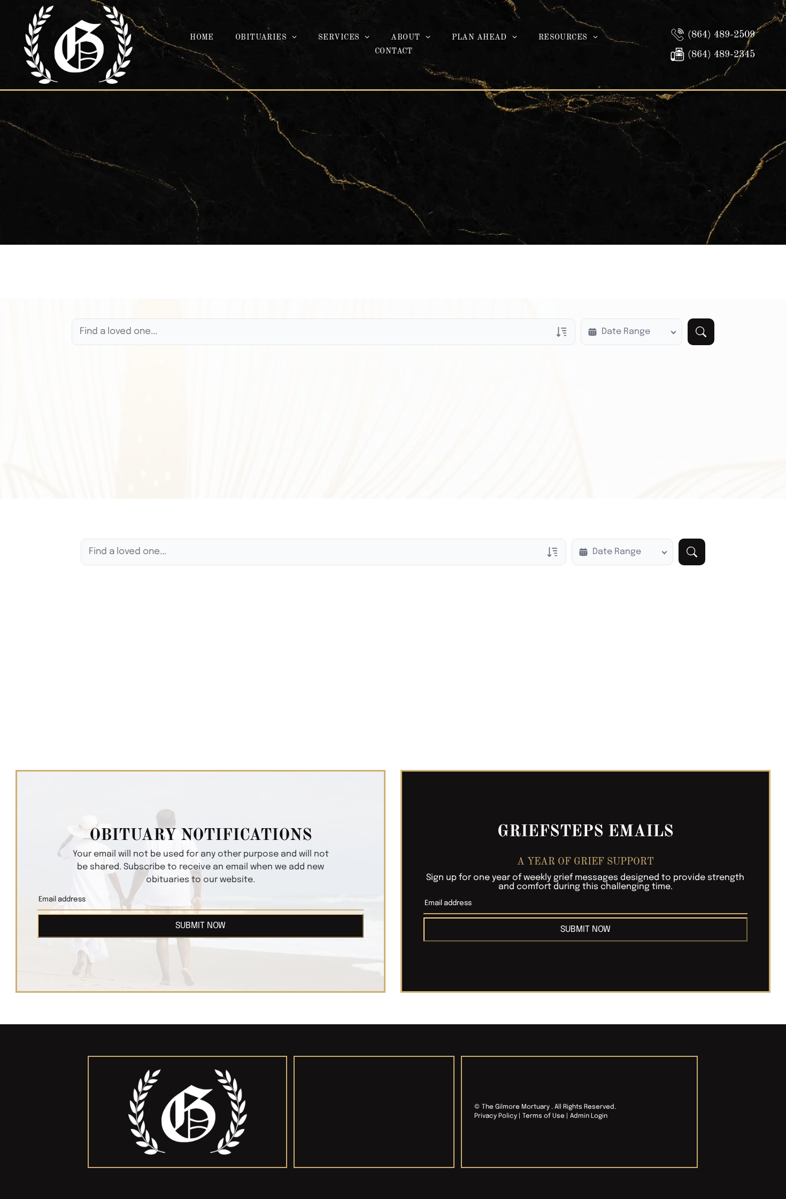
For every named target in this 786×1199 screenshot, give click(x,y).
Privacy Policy (495, 1116)
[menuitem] (202, 37)
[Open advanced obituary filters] (561, 331)
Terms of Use (543, 1116)
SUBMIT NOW (200, 925)
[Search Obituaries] (701, 331)
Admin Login (588, 1116)
